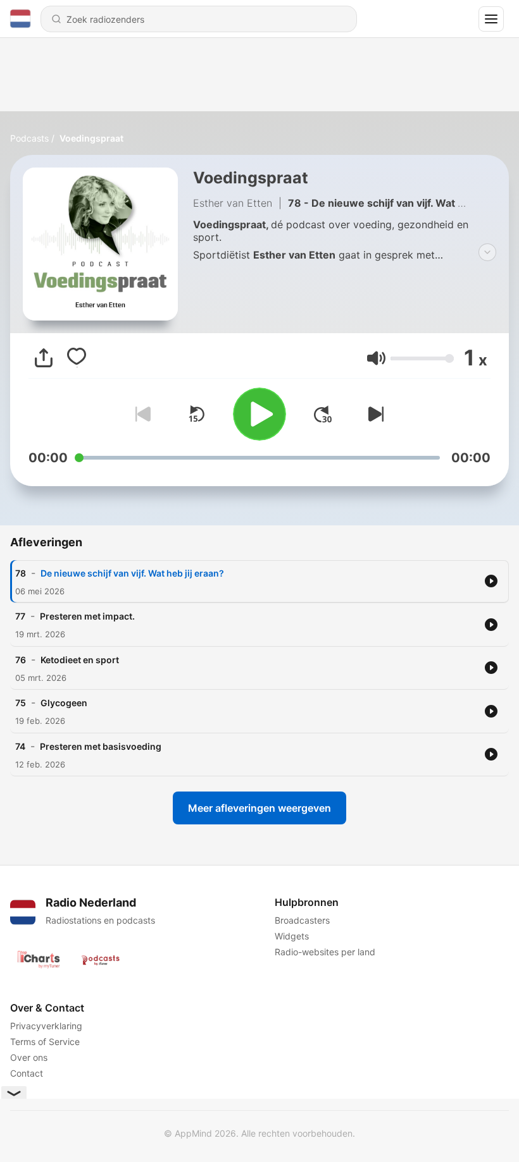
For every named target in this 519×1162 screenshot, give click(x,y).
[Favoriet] (77, 358)
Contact (26, 1073)
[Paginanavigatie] (491, 19)
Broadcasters (302, 920)
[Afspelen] (259, 414)
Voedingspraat (91, 138)
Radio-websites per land (325, 951)
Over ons (28, 1057)
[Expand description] (487, 252)
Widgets (292, 936)
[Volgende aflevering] (373, 414)
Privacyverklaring (46, 1025)
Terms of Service (45, 1041)
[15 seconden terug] (196, 414)
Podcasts (29, 138)
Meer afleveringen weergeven (259, 808)
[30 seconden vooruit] (323, 414)
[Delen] (44, 358)
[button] (376, 358)
